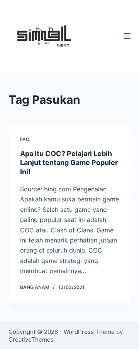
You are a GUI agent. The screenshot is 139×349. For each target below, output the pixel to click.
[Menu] (127, 36)
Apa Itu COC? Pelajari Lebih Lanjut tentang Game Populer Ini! (69, 163)
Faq (24, 139)
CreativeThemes (31, 339)
